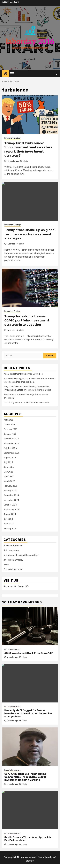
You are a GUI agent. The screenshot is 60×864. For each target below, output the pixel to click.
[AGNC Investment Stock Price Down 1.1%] (30, 626)
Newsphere (44, 857)
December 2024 (11, 495)
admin (25, 161)
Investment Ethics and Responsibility (21, 555)
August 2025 (10, 457)
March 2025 (9, 481)
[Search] (56, 74)
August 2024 (10, 514)
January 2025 (10, 490)
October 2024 (10, 504)
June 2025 (9, 467)
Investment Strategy (12, 138)
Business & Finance (13, 545)
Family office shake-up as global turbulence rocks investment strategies (29, 234)
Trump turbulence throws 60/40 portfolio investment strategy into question (26, 320)
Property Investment (13, 569)
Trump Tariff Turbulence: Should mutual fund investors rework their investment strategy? (28, 149)
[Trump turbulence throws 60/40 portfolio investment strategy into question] (30, 288)
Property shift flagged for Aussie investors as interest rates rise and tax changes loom (28, 713)
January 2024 (10, 528)
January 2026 (10, 434)
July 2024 (8, 519)
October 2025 (10, 448)
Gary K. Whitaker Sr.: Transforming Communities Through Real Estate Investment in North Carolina (25, 776)
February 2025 (10, 486)
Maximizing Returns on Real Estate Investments (26, 402)
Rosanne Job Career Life (16, 586)
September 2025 (11, 453)
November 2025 (11, 443)
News (6, 564)
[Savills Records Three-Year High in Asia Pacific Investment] (30, 810)
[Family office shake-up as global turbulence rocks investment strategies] (30, 201)
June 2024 (9, 523)
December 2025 (11, 438)
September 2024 (11, 509)
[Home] (5, 74)
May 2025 (8, 471)
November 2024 (11, 500)
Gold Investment (11, 550)
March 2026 (9, 424)
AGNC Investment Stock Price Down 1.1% (23, 374)
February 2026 (10, 429)
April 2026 (8, 419)
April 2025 (8, 476)
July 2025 (8, 462)
